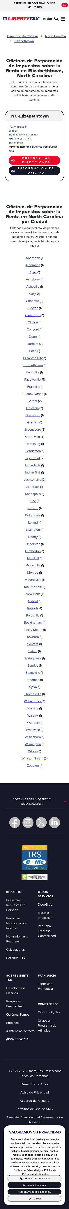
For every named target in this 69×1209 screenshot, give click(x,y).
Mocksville (34, 565)
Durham (35, 343)
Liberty (34, 536)
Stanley (35, 665)
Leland (34, 522)
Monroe (34, 572)
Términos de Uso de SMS (34, 1109)
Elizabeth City (34, 358)
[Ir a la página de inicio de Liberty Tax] (21, 18)
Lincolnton (34, 544)
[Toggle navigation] (63, 18)
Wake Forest (34, 701)
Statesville (34, 672)
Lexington (34, 529)
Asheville (34, 286)
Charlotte (34, 300)
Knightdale (34, 515)
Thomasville (34, 694)
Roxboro (34, 636)
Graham (34, 422)
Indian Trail (34, 472)
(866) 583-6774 (17, 1039)
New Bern (34, 594)
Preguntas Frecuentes (14, 1003)
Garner (34, 401)
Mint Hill (34, 558)
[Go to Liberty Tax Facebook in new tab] (14, 822)
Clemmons (34, 315)
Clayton (34, 308)
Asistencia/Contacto (20, 1031)
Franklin (34, 386)
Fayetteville (34, 379)
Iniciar (47, 18)
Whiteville (34, 729)
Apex (34, 272)
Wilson (34, 751)
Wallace (34, 708)
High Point (34, 458)
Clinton (34, 322)
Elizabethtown (24, 41)
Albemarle (35, 265)
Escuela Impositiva (45, 915)
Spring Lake (34, 658)
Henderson (34, 451)
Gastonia (34, 408)
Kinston (35, 508)
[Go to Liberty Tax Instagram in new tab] (27, 822)
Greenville (34, 436)
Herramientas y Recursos (17, 939)
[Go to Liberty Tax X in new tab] (41, 822)
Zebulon (34, 765)
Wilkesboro (34, 737)
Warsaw (34, 715)
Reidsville (34, 615)
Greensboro (34, 429)
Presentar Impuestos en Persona (16, 905)
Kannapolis (34, 493)
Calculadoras (15, 949)
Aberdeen (34, 258)
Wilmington (34, 744)
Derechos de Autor (34, 1084)
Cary (34, 293)
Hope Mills (34, 465)
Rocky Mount (35, 629)
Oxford (34, 601)
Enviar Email (16, 142)
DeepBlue (45, 904)
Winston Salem (34, 758)
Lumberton (34, 551)
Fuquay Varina (35, 393)
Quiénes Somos (17, 1014)
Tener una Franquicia (45, 986)
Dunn (34, 336)
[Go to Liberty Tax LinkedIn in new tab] (54, 822)
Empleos (12, 1022)
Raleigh (34, 608)
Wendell (34, 722)
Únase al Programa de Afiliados (47, 1025)
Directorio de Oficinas (22, 36)
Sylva (34, 687)
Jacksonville (34, 479)
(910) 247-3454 (22, 138)
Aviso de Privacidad (34, 1092)
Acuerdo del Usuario (34, 1100)
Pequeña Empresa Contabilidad (47, 931)
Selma (34, 651)
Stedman (34, 679)
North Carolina (55, 36)
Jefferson (34, 486)
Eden (34, 350)
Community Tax (49, 1012)
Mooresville (35, 579)
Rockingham (34, 622)
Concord (34, 329)
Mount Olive (34, 586)
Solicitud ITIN (15, 957)
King (34, 501)
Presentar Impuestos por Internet (16, 923)
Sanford (34, 644)
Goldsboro (34, 415)
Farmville (34, 372)
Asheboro (34, 279)
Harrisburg (34, 443)
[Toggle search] (56, 18)
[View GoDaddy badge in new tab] (34, 876)
